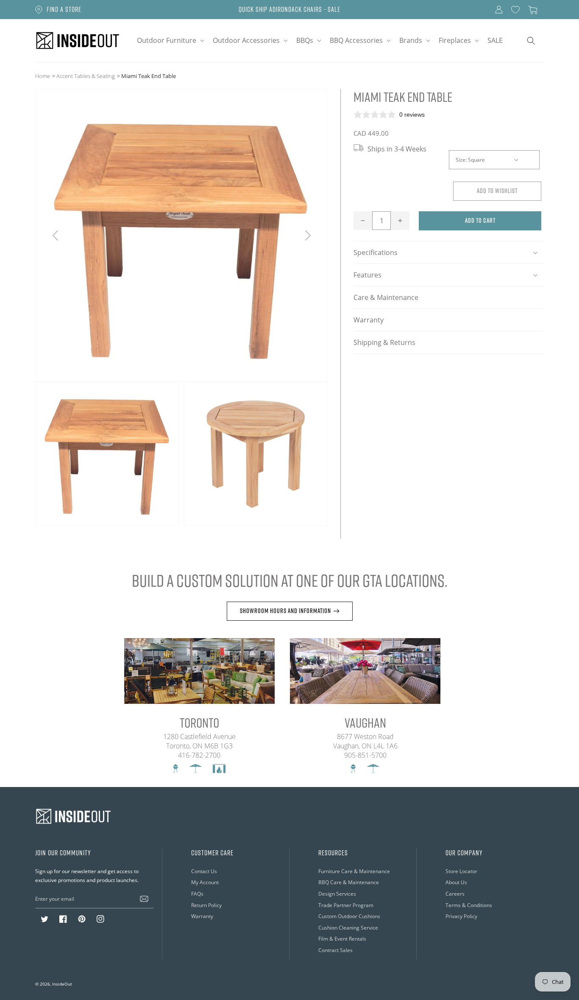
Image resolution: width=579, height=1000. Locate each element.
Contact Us (204, 871)
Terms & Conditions (468, 905)
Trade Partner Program (345, 905)
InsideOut (62, 984)
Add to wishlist (497, 190)
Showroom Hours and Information (285, 610)
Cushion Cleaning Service (348, 927)
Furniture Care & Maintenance (354, 871)
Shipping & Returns (384, 342)
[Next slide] (307, 235)
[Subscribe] (144, 898)
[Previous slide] (55, 235)
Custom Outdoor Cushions (349, 916)
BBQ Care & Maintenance (348, 882)
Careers (455, 893)
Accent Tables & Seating (85, 76)
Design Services (337, 893)
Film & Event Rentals (342, 938)
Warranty (369, 320)
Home (42, 76)
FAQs (197, 893)
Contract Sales (335, 950)
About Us (456, 882)
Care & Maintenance (386, 297)
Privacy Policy (461, 916)
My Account (205, 882)
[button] (170, 40)
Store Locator (461, 871)
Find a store (64, 9)
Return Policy (206, 905)
